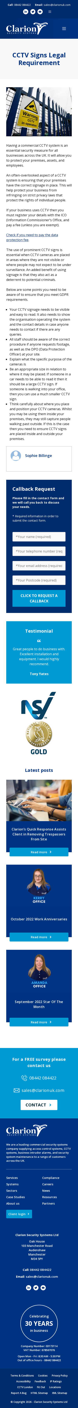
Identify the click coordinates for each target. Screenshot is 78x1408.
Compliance (50, 1178)
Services (12, 1178)
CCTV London (25, 1387)
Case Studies (15, 1197)
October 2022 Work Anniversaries (39, 919)
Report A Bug (19, 1393)
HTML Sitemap (39, 1393)
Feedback (40, 1381)
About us (12, 1203)
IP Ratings (56, 1381)
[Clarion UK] (27, 28)
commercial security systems (49, 1144)
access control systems (47, 1149)
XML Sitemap (59, 1393)
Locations (55, 1387)
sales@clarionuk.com (53, 5)
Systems (12, 1184)
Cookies (43, 1375)
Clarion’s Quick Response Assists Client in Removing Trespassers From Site (39, 834)
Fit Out (41, 1387)
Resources (49, 1197)
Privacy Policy (60, 1375)
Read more (39, 852)
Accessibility (23, 1381)
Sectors (11, 1191)
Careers (47, 1184)
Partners (48, 1203)
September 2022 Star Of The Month (39, 1004)
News (46, 1191)
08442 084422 (19, 5)
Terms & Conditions (22, 1375)
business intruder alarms (34, 1152)
